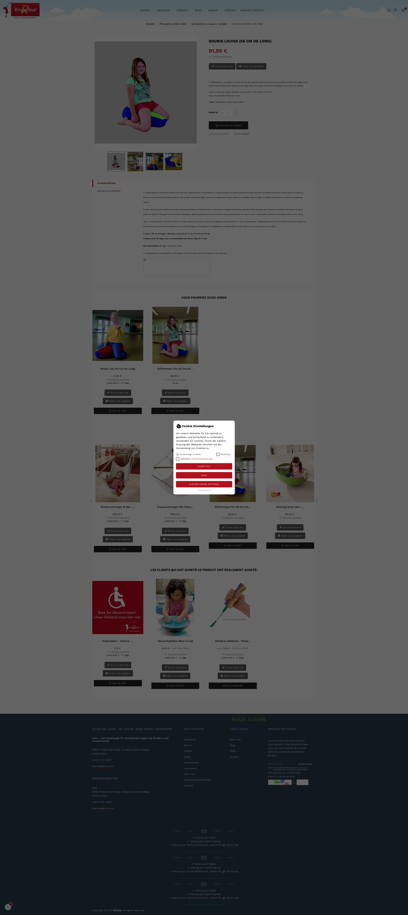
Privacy (200, 490)
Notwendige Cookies (190, 454)
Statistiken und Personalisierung (196, 459)
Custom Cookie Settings (204, 484)
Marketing (225, 454)
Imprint (207, 490)
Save (204, 475)
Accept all (204, 466)
